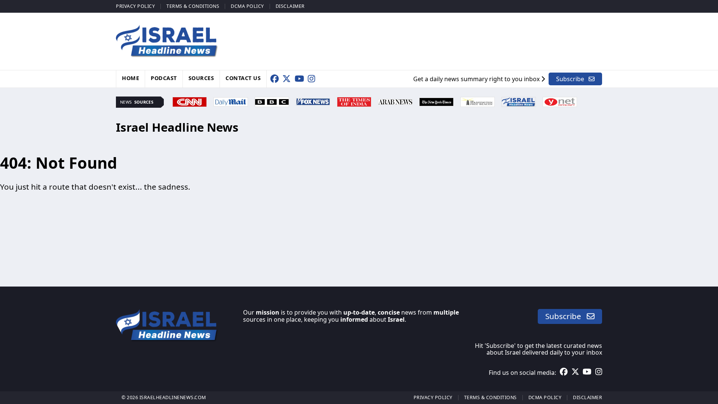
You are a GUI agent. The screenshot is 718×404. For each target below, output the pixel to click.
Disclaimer (290, 6)
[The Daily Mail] (231, 101)
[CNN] (189, 101)
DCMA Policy (247, 6)
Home (130, 78)
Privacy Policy (135, 6)
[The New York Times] (436, 101)
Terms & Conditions (192, 6)
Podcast (164, 78)
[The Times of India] (354, 101)
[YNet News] (560, 101)
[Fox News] (313, 101)
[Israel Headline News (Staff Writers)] (518, 101)
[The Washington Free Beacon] (477, 101)
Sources (201, 78)
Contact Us (243, 78)
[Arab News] (395, 101)
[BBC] (272, 101)
